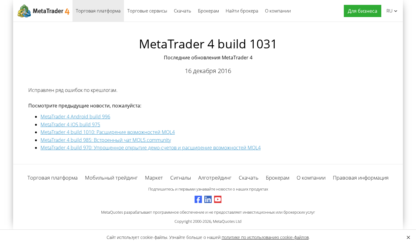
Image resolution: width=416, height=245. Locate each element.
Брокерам (208, 11)
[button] (361, 11)
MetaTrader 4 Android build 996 (75, 116)
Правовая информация (361, 177)
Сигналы (180, 177)
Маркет (154, 177)
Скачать (182, 11)
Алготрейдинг (214, 177)
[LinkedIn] (208, 199)
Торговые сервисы (147, 11)
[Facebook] (198, 199)
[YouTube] (217, 199)
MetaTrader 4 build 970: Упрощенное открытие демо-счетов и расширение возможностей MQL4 (151, 147)
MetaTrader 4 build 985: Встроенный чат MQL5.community (106, 140)
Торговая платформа (98, 11)
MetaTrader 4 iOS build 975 (70, 124)
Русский (388, 11)
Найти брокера (242, 11)
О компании (278, 11)
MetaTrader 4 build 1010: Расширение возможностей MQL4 (108, 132)
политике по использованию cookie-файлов (265, 237)
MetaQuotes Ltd (227, 221)
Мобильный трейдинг (111, 177)
